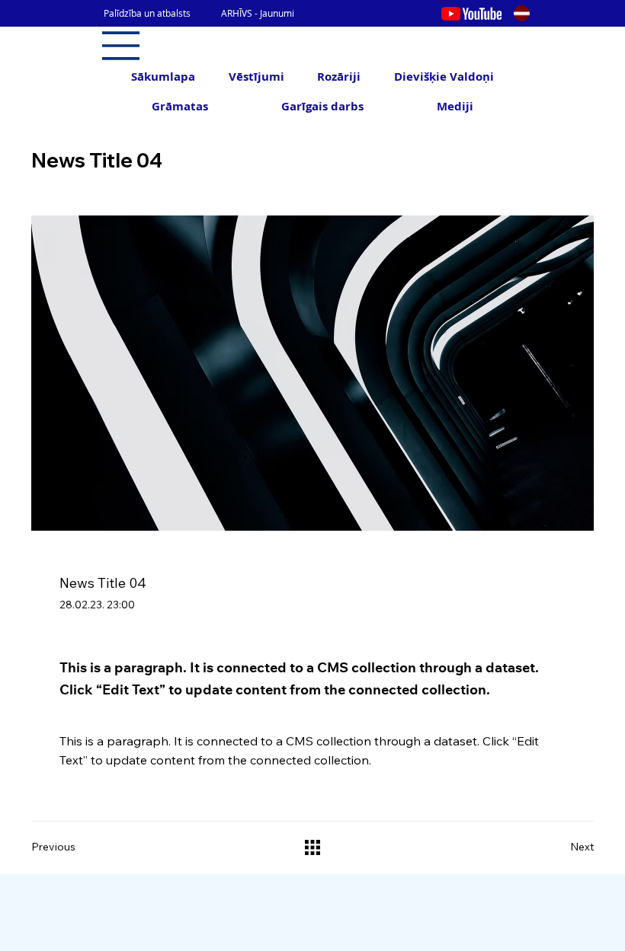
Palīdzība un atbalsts (147, 13)
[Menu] (121, 46)
